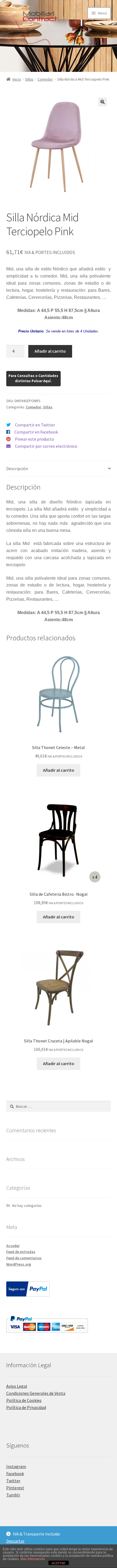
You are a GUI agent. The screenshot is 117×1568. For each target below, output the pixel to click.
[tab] (58, 469)
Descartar (15, 1541)
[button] (102, 102)
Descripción (17, 468)
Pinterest (15, 1487)
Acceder (13, 1245)
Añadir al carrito (50, 351)
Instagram (16, 1466)
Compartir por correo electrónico (46, 446)
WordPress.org (18, 1264)
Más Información (32, 1559)
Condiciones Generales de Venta (35, 1393)
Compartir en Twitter (35, 425)
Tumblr (13, 1495)
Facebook (15, 1473)
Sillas (29, 79)
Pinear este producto (34, 439)
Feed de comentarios (24, 1257)
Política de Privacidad (26, 1407)
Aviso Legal (16, 1386)
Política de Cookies (24, 1400)
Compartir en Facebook (36, 432)
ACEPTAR (58, 1563)
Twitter (13, 1480)
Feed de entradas (20, 1251)
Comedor (45, 79)
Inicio (17, 79)
